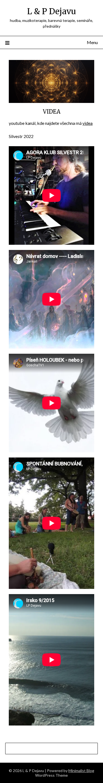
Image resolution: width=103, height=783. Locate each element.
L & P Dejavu (51, 11)
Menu (92, 42)
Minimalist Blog (81, 770)
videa (87, 123)
